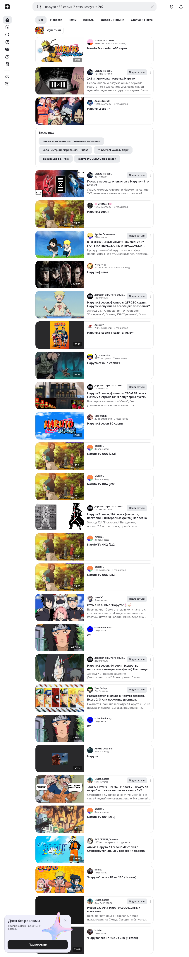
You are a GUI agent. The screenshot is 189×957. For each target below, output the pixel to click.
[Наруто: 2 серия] (59, 111)
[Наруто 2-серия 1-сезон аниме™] (59, 335)
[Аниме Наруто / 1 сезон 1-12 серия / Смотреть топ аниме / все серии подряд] (59, 849)
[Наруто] (59, 759)
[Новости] (7, 42)
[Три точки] (150, 42)
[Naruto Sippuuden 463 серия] (59, 50)
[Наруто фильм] (59, 274)
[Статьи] (7, 49)
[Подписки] (7, 27)
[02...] (59, 637)
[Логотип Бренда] (7, 6)
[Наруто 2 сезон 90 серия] (59, 426)
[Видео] (7, 57)
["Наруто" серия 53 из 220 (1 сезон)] (59, 880)
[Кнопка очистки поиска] (152, 6)
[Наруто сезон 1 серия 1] (59, 365)
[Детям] (7, 83)
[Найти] (7, 34)
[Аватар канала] (90, 42)
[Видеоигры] (7, 76)
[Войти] (181, 6)
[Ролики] (7, 64)
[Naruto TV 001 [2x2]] (59, 819)
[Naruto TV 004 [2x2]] (59, 486)
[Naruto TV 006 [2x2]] (59, 456)
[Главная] (7, 20)
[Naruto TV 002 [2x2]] (59, 547)
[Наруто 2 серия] (59, 214)
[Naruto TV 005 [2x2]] (59, 577)
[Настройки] (172, 7)
